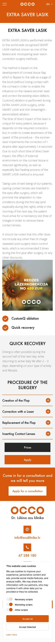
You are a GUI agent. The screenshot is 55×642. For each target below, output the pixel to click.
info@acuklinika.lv (27, 537)
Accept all (27, 618)
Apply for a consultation (27, 491)
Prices (27, 447)
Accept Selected (27, 626)
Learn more (11, 634)
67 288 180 (27, 555)
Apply (27, 460)
